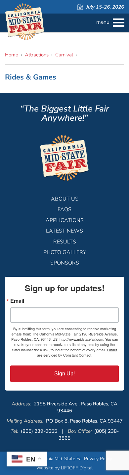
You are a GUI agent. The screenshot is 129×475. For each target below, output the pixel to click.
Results (64, 241)
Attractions (37, 54)
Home (11, 54)
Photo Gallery (64, 252)
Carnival (64, 54)
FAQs (64, 209)
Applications (65, 220)
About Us (64, 199)
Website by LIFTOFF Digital (64, 468)
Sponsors (64, 263)
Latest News (64, 231)
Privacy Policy (98, 459)
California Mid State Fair (25, 22)
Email (17, 300)
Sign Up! (64, 373)
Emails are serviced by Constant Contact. (77, 352)
